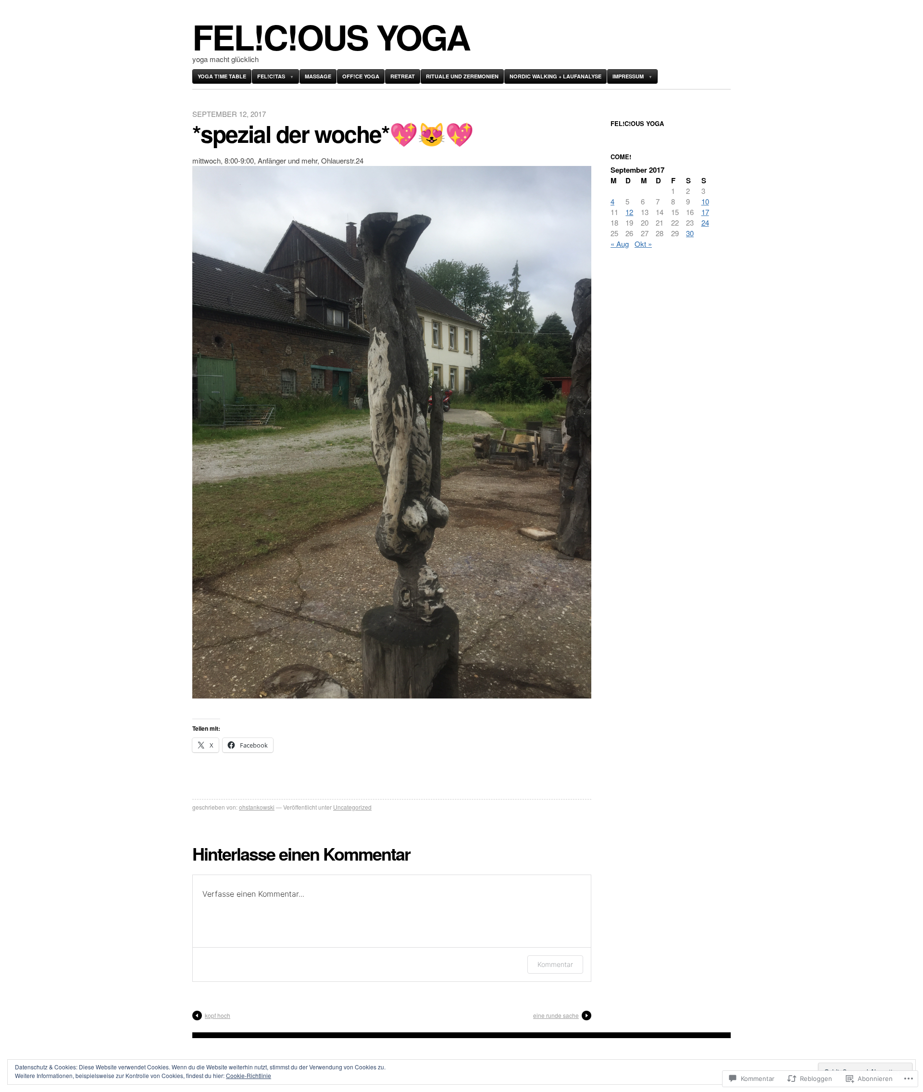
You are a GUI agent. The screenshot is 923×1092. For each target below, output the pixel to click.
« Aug (620, 244)
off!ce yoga (360, 76)
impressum (628, 76)
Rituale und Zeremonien (462, 76)
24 (705, 222)
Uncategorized (352, 807)
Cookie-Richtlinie (248, 1075)
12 (629, 212)
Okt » (643, 244)
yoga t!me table (222, 76)
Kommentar (555, 964)
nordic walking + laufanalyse (555, 76)
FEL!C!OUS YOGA (331, 36)
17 (705, 212)
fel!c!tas (271, 76)
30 (690, 233)
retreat (402, 76)
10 (705, 201)
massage (318, 76)
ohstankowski (256, 807)
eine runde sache (556, 1015)
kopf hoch (217, 1015)
